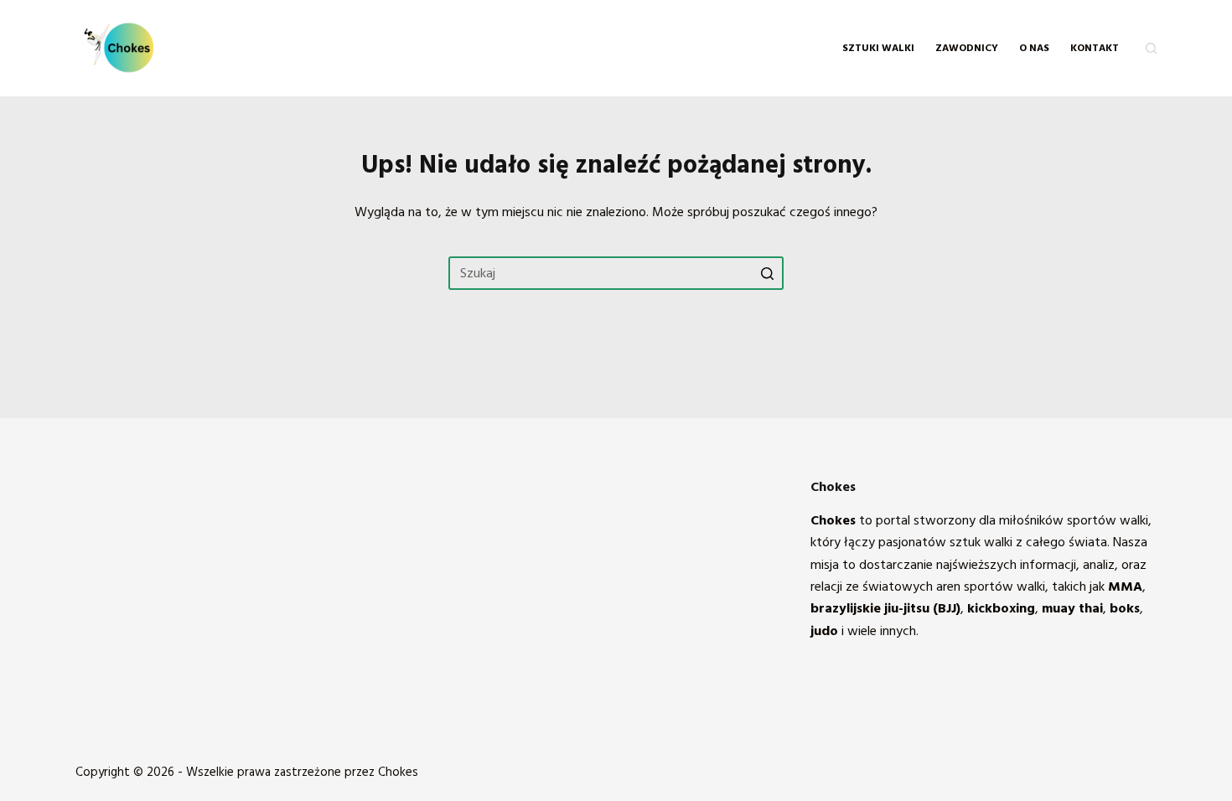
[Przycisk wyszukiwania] (767, 273)
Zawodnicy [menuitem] (966, 48)
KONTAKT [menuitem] (1094, 48)
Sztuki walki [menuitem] (878, 48)
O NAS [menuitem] (1034, 48)
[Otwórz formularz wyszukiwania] (1151, 48)
